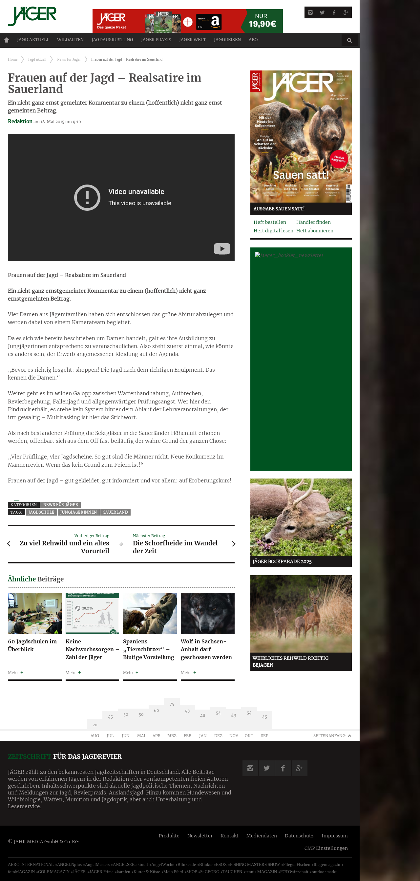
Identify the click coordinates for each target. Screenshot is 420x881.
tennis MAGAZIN (261, 871)
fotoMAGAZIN (21, 871)
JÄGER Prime (101, 871)
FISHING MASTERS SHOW (255, 864)
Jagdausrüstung (112, 40)
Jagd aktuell (33, 40)
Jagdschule (41, 512)
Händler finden (313, 222)
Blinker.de (187, 864)
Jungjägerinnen (78, 512)
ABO (253, 40)
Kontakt (229, 836)
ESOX (221, 864)
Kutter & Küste (147, 871)
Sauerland (115, 512)
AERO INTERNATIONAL (31, 864)
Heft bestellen (270, 222)
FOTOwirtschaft (294, 871)
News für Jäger (69, 59)
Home (6, 40)
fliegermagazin (327, 864)
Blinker (206, 864)
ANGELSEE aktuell (130, 864)
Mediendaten (261, 836)
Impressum (335, 836)
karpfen (123, 871)
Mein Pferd (173, 871)
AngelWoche (162, 864)
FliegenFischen (296, 864)
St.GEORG (209, 871)
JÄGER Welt (192, 40)
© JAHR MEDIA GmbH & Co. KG (43, 842)
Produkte (169, 836)
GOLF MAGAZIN (54, 871)
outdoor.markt (324, 871)
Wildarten (70, 40)
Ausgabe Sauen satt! (279, 209)
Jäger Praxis (156, 40)
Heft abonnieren (314, 231)
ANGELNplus (69, 864)
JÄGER (79, 871)
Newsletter (200, 836)
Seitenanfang (329, 735)
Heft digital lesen (273, 231)
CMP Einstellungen (326, 848)
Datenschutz (299, 836)
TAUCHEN (232, 871)
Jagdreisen (227, 40)
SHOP (191, 871)
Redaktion (20, 121)
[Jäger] (42, 16)
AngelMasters (97, 864)
